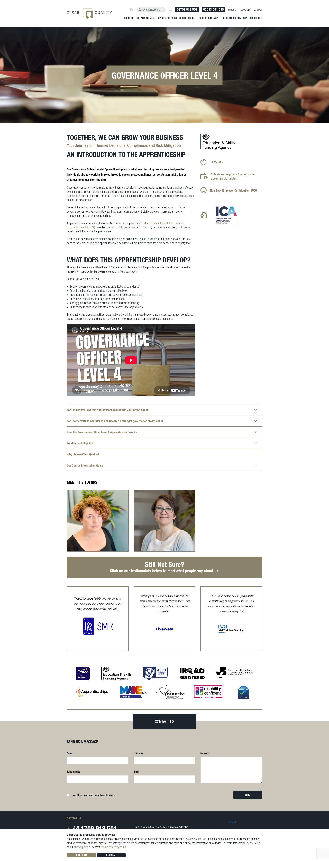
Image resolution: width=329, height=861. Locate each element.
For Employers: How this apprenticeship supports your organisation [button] (108, 410)
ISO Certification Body (234, 18)
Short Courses (187, 18)
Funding (232, 9)
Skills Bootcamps (209, 18)
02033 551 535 (213, 9)
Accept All (81, 854)
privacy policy (81, 847)
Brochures (256, 18)
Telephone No (73, 771)
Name (70, 752)
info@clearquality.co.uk (113, 847)
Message (204, 752)
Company (138, 752)
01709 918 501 (187, 9)
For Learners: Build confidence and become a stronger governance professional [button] (115, 421)
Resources (245, 9)
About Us (129, 18)
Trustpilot (231, 821)
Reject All (111, 854)
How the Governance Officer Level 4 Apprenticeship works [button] (102, 432)
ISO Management (146, 18)
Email (136, 771)
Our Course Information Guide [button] (85, 465)
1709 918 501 (99, 828)
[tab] (164, 410)
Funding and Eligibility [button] (80, 443)
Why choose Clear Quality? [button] (83, 454)
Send (247, 794)
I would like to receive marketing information (93, 794)
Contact (258, 9)
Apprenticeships (167, 18)
